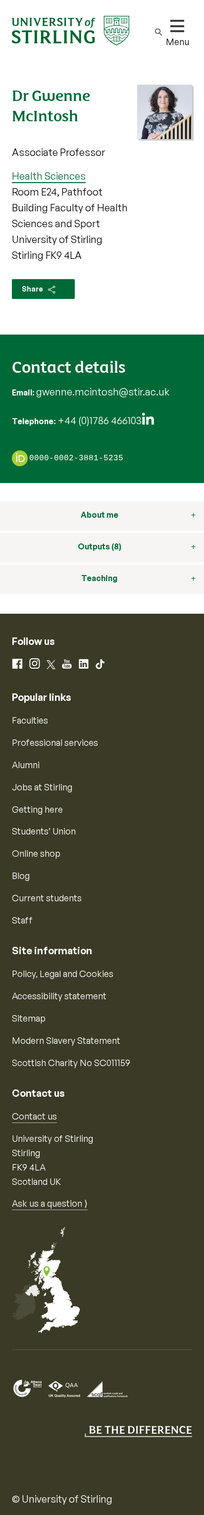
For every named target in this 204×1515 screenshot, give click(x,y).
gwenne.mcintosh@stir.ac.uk (102, 392)
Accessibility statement (59, 995)
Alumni (26, 764)
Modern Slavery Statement (66, 1040)
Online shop (36, 853)
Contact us (34, 1116)
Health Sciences (49, 176)
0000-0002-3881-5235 (76, 458)
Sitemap (29, 1018)
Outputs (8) (99, 546)
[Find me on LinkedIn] (148, 421)
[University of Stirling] (70, 29)
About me (99, 515)
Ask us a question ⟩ (50, 1203)
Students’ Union (44, 831)
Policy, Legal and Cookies (62, 973)
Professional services (55, 742)
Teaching (99, 578)
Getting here (37, 809)
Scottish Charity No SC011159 (71, 1062)
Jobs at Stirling (42, 787)
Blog (21, 875)
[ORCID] (20, 458)
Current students (47, 897)
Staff (22, 920)
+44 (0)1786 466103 (99, 420)
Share (33, 289)
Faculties (30, 720)
